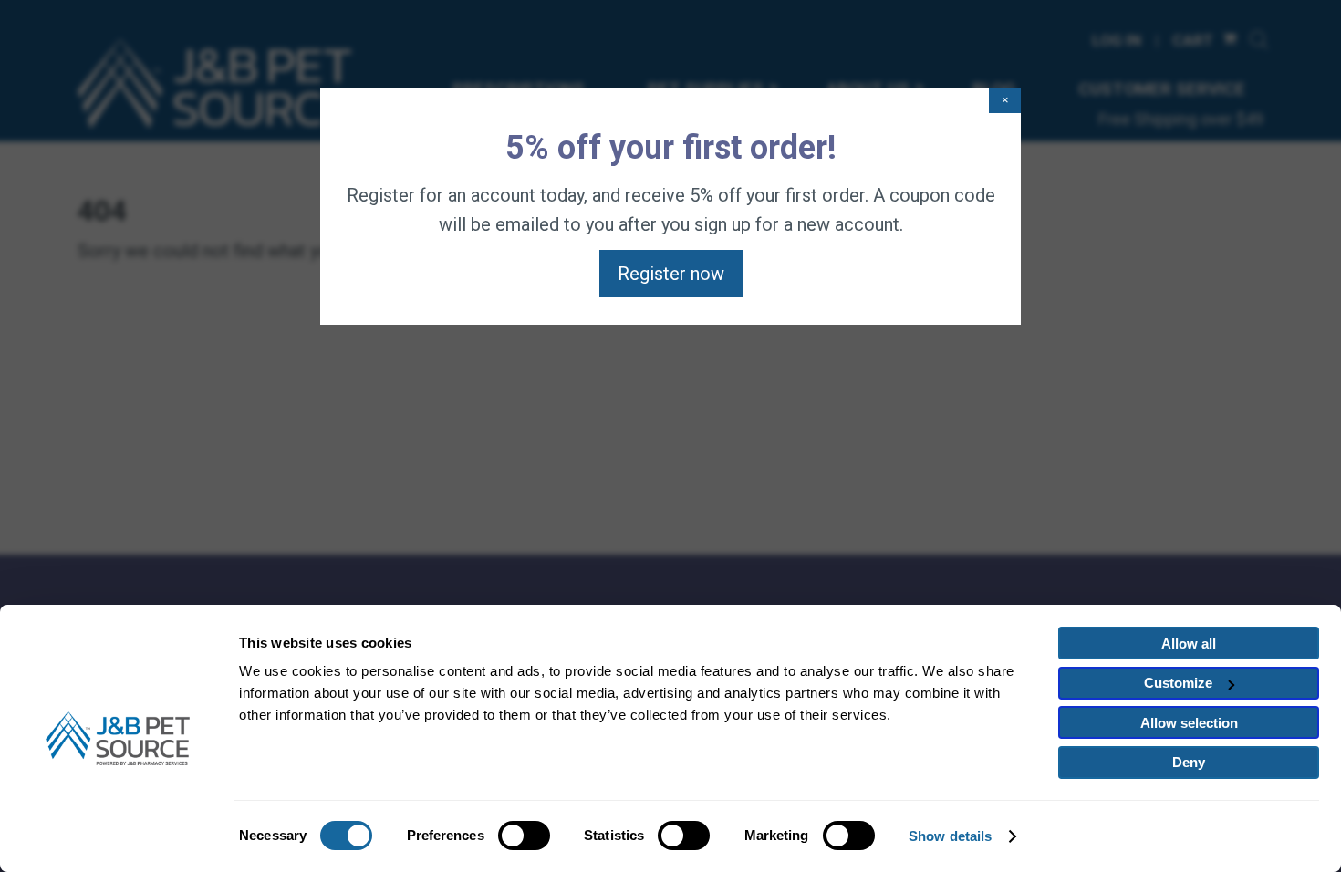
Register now (671, 274)
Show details (950, 836)
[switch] (524, 835)
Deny (1188, 762)
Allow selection (1189, 723)
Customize (1178, 682)
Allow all (1188, 643)
